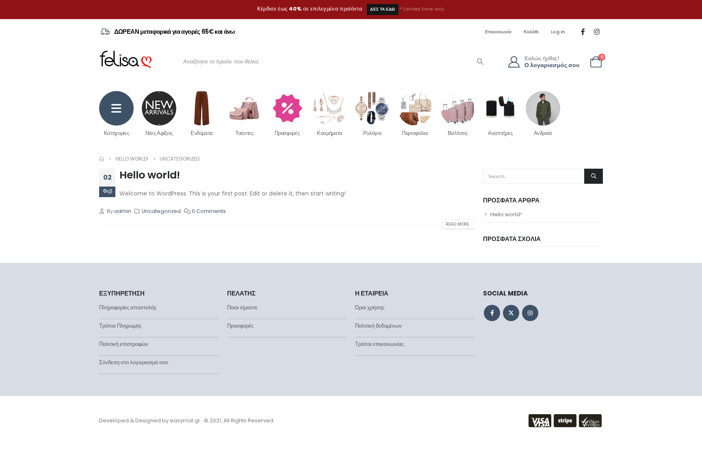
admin (122, 211)
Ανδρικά (543, 133)
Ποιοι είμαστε (242, 307)
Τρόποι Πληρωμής (120, 326)
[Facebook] (583, 31)
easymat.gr (185, 420)
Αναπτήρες (500, 133)
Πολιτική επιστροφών (123, 344)
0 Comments (209, 211)
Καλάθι (531, 31)
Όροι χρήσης (369, 307)
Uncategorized (161, 211)
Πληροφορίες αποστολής (127, 307)
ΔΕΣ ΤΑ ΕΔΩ (382, 9)
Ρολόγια (372, 133)
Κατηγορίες (116, 133)
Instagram (530, 313)
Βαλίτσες (458, 133)
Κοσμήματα (329, 133)
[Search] (480, 62)
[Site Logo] (125, 62)
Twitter (511, 313)
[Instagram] (596, 31)
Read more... (458, 224)
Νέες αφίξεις (159, 133)
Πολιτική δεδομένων (378, 326)
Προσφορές (287, 133)
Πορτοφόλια (415, 133)
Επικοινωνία (498, 31)
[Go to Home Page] (101, 159)
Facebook (492, 313)
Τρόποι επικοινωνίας (379, 344)
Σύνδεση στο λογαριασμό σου (133, 362)
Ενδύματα (202, 133)
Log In (558, 31)
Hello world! (149, 175)
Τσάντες (244, 133)
